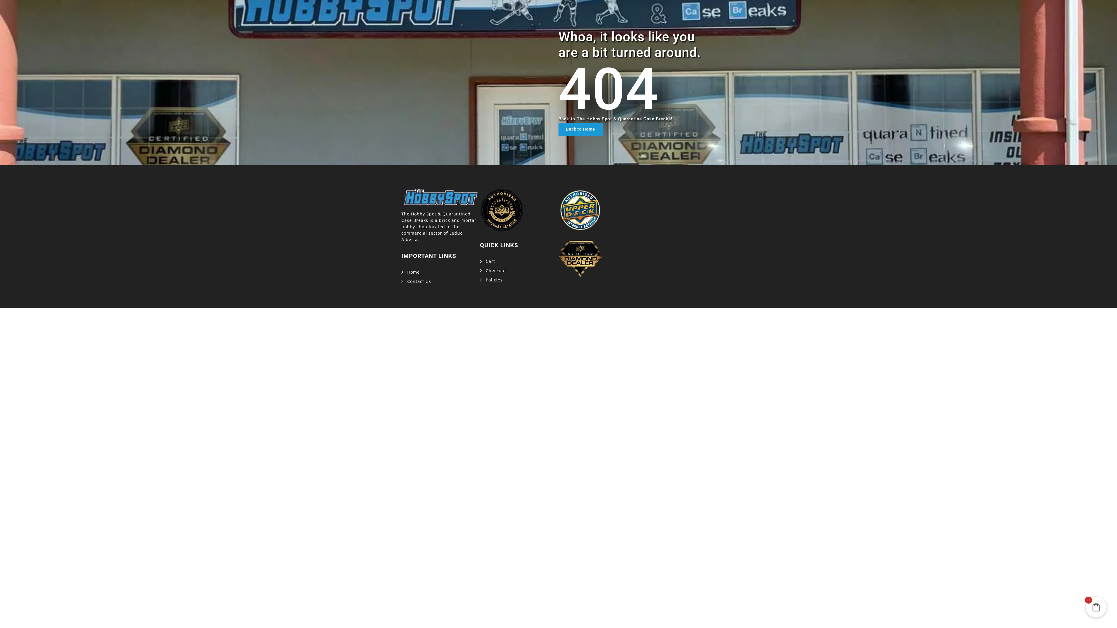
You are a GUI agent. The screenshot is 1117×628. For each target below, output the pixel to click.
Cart (490, 261)
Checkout (496, 270)
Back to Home (580, 129)
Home (413, 272)
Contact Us (419, 281)
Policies (494, 280)
